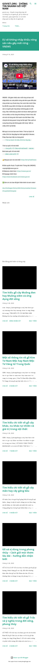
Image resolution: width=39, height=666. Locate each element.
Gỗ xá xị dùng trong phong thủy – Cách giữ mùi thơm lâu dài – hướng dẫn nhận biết (18, 554)
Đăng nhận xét (15, 321)
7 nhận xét (13, 451)
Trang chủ (6, 26)
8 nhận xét (13, 386)
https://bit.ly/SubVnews (28, 160)
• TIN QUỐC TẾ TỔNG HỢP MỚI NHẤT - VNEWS (19, 148)
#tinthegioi (8, 188)
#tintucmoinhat (25, 188)
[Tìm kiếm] (30, 3)
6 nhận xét (13, 646)
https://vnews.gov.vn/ (24, 171)
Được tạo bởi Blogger (20, 658)
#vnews (33, 188)
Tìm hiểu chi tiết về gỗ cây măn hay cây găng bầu (18, 489)
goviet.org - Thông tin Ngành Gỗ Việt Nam (15, 6)
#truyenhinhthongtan (9, 191)
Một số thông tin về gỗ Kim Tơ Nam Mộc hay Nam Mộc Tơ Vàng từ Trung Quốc (18, 361)
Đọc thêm (33, 321)
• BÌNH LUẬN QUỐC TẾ (11, 154)
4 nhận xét (13, 581)
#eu (3, 188)
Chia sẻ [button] (31, 197)
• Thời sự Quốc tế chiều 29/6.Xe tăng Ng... (18, 140)
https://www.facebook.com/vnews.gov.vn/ (16, 177)
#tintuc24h (16, 188)
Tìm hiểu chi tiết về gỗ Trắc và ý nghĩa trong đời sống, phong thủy (18, 621)
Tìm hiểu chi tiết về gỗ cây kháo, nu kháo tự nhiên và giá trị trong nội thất (18, 426)
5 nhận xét (13, 513)
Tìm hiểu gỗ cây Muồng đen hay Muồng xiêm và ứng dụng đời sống (19, 296)
